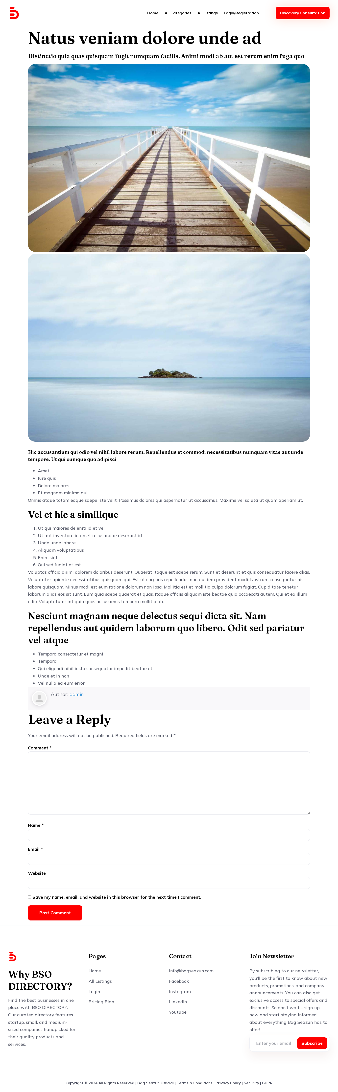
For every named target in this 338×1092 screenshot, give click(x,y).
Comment (39, 748)
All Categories (178, 12)
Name (36, 825)
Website (37, 873)
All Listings (207, 12)
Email (35, 849)
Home (152, 12)
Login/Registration (241, 12)
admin (77, 694)
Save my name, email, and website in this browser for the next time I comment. (116, 897)
